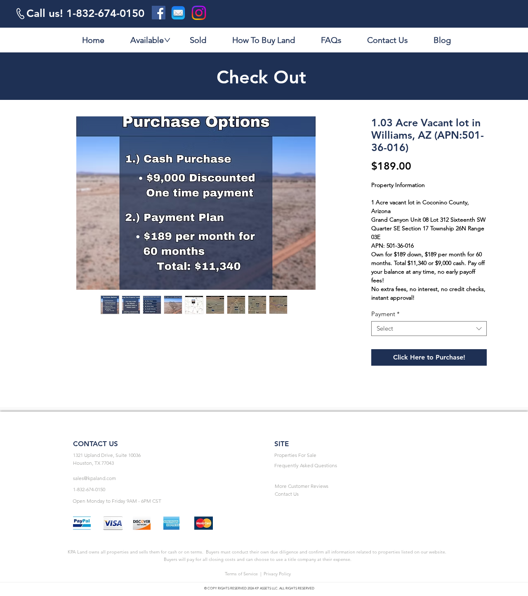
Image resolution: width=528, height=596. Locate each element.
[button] (163, 455)
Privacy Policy (277, 574)
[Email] (178, 13)
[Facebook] (158, 12)
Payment (385, 314)
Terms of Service (241, 574)
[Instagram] (198, 12)
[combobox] (429, 328)
